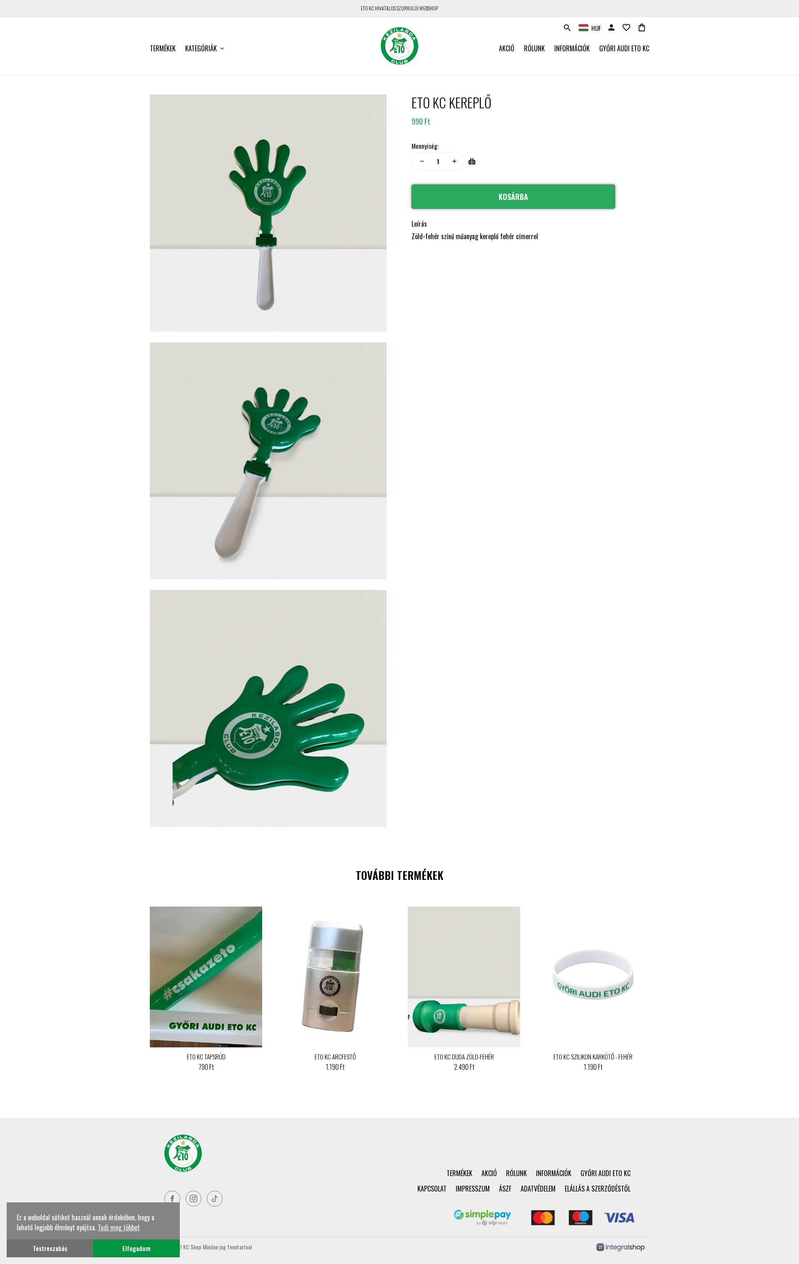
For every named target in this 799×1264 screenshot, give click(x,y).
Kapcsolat (432, 1189)
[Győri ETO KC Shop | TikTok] (215, 1199)
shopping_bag (641, 27)
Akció (506, 48)
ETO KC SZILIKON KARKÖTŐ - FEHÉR (593, 1056)
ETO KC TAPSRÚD (206, 1056)
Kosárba (513, 197)
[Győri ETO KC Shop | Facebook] (172, 1199)
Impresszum (473, 1189)
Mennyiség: (425, 145)
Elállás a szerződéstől (597, 1189)
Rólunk (534, 48)
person (611, 27)
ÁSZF (505, 1189)
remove (422, 161)
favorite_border (626, 27)
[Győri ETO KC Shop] (277, 1153)
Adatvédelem (538, 1189)
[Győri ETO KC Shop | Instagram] (193, 1199)
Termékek (163, 48)
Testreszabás (50, 1248)
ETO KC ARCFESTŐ (335, 1056)
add (454, 161)
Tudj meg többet (119, 1227)
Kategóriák (201, 48)
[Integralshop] (620, 1248)
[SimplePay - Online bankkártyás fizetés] (544, 1222)
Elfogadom (136, 1248)
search (567, 27)
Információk (572, 48)
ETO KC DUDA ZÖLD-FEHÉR (464, 1056)
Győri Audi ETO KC (624, 48)
